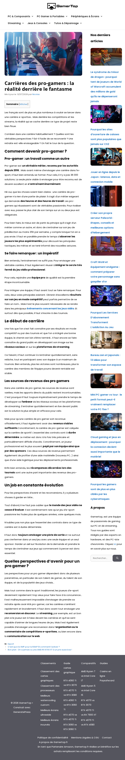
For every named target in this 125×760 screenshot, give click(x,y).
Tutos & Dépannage (66, 23)
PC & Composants (19, 16)
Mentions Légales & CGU (85, 737)
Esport (11, 644)
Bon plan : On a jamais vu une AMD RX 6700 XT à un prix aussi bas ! (40, 649)
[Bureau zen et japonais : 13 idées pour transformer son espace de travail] (106, 340)
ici (115, 544)
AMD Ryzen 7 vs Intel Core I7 (88, 676)
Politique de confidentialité (53, 737)
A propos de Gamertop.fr (53, 742)
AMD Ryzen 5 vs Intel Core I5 (88, 690)
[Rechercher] (117, 558)
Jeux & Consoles (37, 23)
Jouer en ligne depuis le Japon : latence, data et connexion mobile (105, 177)
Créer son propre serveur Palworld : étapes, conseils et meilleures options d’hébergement (102, 222)
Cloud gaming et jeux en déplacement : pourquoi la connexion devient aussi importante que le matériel (106, 446)
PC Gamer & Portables (50, 16)
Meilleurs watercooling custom (48, 700)
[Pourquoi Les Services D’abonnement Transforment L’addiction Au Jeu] (106, 296)
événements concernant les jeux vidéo (50, 308)
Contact (107, 737)
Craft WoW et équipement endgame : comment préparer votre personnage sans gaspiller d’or (105, 271)
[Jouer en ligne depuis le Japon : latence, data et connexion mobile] (106, 157)
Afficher (23, 104)
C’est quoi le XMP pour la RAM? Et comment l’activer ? (34, 647)
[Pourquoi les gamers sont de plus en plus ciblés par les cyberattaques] (106, 470)
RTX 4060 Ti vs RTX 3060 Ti (70, 705)
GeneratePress (21, 712)
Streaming (14, 23)
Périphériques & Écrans (85, 16)
